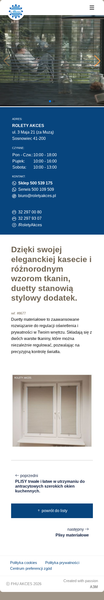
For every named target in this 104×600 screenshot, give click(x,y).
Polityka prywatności (62, 563)
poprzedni (50, 483)
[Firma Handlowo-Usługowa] (16, 11)
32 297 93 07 (30, 218)
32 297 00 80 (30, 212)
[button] (97, 60)
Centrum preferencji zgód (31, 568)
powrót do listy (54, 511)
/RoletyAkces (30, 225)
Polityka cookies (23, 563)
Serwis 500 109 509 (36, 189)
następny (72, 532)
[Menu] (92, 7)
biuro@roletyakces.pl (37, 196)
